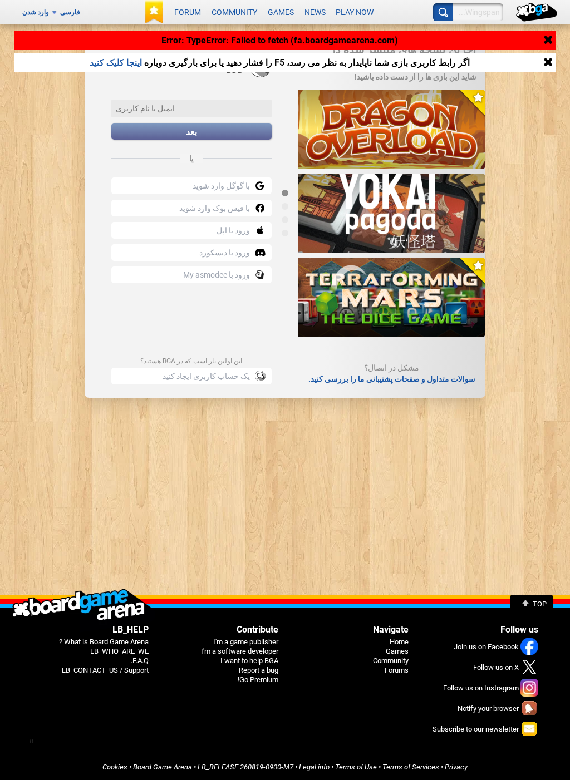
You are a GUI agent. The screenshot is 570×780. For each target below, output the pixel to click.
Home (399, 642)
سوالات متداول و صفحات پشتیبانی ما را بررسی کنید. (391, 378)
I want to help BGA (249, 660)
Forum (187, 12)
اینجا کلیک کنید (116, 62)
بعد (191, 131)
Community (234, 12)
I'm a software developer (239, 651)
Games (281, 12)
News (315, 12)
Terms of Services (410, 767)
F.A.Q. (140, 660)
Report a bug (258, 670)
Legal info (314, 767)
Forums (397, 670)
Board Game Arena (162, 767)
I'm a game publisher (245, 642)
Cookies (114, 767)
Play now (355, 12)
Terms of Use (356, 767)
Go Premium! (258, 679)
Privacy (456, 767)
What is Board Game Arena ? (104, 642)
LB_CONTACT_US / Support (105, 670)
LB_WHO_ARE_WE (119, 651)
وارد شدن (35, 12)
